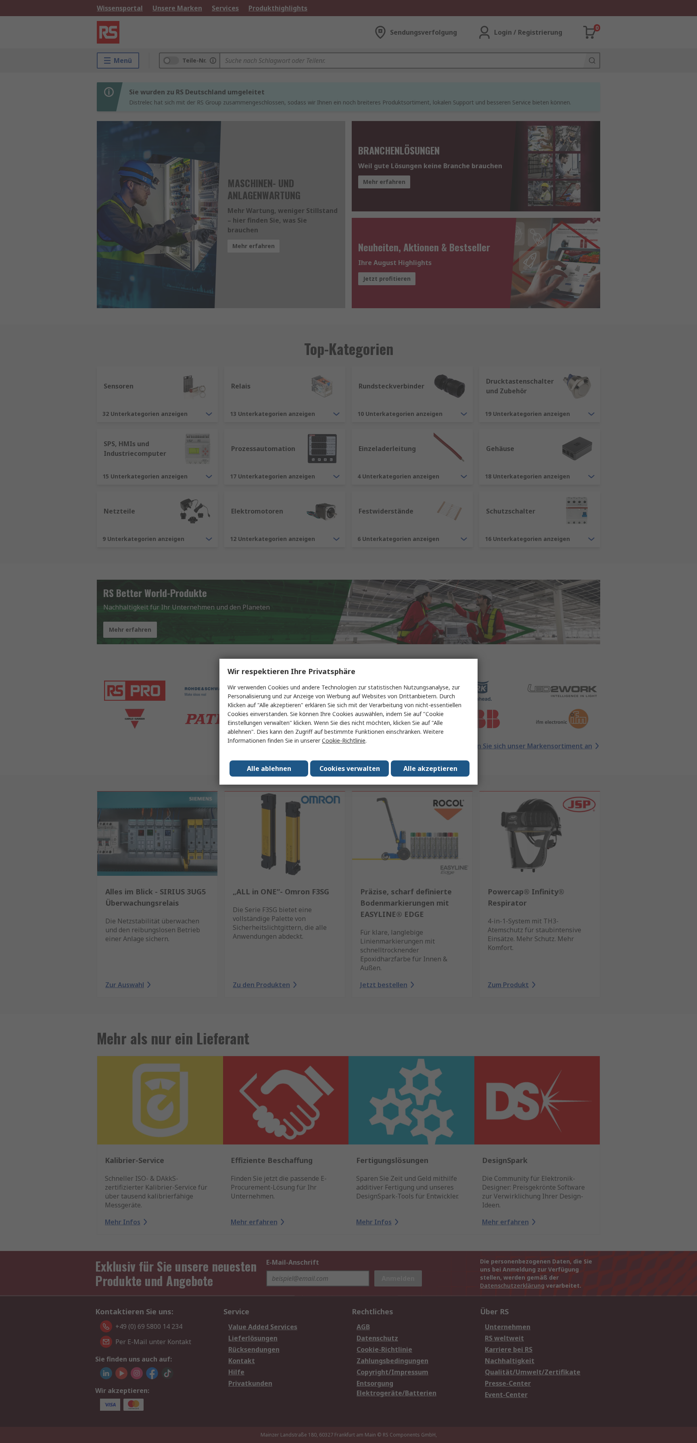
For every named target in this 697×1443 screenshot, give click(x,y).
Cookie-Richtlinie (343, 740)
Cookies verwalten (349, 768)
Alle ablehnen (269, 768)
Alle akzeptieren (430, 768)
